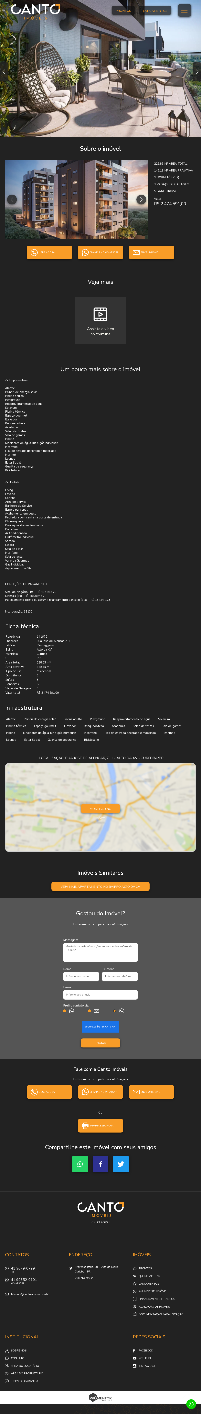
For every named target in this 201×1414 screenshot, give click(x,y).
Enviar (100, 1043)
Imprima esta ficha (101, 1125)
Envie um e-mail (150, 252)
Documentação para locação (161, 1314)
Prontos (123, 11)
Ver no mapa (84, 1278)
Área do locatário (25, 1366)
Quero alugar (149, 1276)
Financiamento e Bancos (157, 1299)
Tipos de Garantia (24, 1381)
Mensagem (70, 940)
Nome (67, 969)
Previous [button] (4, 71)
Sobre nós (19, 1350)
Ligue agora (47, 252)
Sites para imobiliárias (101, 1403)
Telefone (108, 969)
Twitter (121, 1164)
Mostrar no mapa (100, 810)
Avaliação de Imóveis (154, 1307)
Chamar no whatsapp (104, 252)
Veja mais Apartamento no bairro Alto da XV (100, 887)
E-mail (67, 987)
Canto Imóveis (101, 1209)
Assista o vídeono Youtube (100, 331)
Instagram (147, 1366)
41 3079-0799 (23, 1270)
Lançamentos (155, 11)
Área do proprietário (27, 1373)
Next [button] (197, 71)
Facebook (100, 1164)
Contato (17, 1358)
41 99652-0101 (24, 1281)
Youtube (145, 1358)
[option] (100, 68)
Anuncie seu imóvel (153, 1291)
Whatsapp (80, 1164)
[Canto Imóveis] (35, 12)
